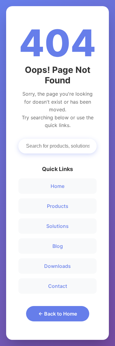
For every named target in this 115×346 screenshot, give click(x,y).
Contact (57, 286)
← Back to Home (57, 314)
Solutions (57, 226)
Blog (57, 246)
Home (57, 186)
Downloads (57, 266)
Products (57, 206)
